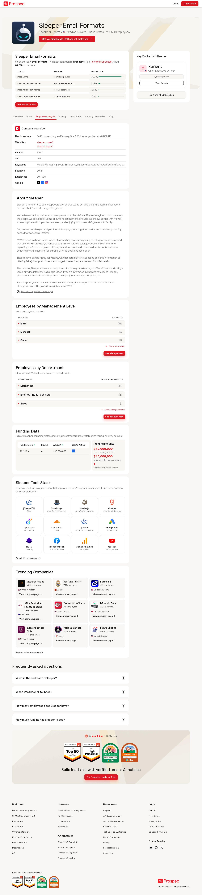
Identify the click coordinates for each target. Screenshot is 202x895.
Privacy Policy (155, 821)
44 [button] (120, 386)
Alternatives (65, 835)
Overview (18, 116)
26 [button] (120, 394)
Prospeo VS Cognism (67, 852)
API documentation (112, 816)
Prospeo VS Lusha (66, 858)
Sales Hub (108, 853)
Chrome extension (20, 832)
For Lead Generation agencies (72, 810)
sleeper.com (44, 142)
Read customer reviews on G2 (26, 872)
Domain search (19, 842)
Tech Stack (75, 116)
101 (120, 323)
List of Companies (112, 837)
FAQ (111, 116)
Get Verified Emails (26, 104)
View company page (29, 594)
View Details (161, 83)
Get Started (190, 3)
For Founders (64, 821)
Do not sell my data (158, 832)
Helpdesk (107, 810)
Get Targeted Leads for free (101, 777)
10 (120, 340)
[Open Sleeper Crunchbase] (42, 182)
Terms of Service (156, 826)
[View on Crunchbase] (73, 450)
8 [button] (121, 403)
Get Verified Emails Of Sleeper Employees (65, 38)
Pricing (106, 842)
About (29, 116)
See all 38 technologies (27, 558)
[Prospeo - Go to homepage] (14, 3)
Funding (62, 116)
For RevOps (63, 826)
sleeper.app (43, 146)
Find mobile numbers (22, 837)
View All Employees (163, 94)
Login (175, 3)
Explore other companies (28, 652)
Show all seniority (117, 346)
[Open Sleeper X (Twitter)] (38, 182)
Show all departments (115, 410)
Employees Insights (45, 116)
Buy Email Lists (110, 826)
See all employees (114, 353)
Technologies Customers (114, 832)
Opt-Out (152, 810)
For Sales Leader (65, 816)
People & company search (24, 810)
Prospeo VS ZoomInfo (68, 842)
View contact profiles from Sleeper (37, 291)
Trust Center (154, 816)
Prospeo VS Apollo (66, 847)
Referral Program (111, 848)
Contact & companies (113, 821)
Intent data (17, 826)
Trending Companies (95, 116)
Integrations (18, 848)
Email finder (18, 821)
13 (120, 332)
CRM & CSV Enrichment (23, 816)
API (13, 853)
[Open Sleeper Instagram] (46, 182)
